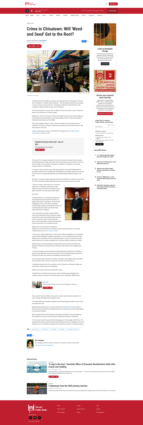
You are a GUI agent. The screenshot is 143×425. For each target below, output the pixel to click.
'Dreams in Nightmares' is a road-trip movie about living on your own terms (106, 178)
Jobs (97, 405)
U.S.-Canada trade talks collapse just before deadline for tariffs (105, 156)
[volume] (31, 10)
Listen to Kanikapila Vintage (105, 50)
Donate (114, 4)
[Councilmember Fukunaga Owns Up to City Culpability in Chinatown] (37, 285)
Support (98, 409)
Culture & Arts (30, 23)
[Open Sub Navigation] (34, 15)
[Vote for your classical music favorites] (105, 81)
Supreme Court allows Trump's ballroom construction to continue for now (106, 170)
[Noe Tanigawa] (30, 343)
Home (27, 15)
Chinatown (45, 329)
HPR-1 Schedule (61, 409)
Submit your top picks (105, 113)
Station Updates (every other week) (104, 133)
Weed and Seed (69, 307)
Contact (79, 405)
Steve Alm (54, 329)
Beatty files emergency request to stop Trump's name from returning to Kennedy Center (106, 186)
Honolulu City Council (73, 329)
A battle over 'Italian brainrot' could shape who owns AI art (106, 162)
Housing (62, 329)
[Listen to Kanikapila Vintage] (105, 34)
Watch (58, 15)
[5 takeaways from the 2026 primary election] (37, 388)
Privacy (78, 412)
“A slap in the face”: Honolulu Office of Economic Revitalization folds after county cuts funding (81, 365)
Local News (50, 362)
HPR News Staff (51, 388)
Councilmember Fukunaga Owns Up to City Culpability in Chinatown (59, 284)
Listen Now (105, 64)
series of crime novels (51, 231)
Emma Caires (51, 369)
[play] (27, 11)
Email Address (99, 126)
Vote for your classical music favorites (105, 96)
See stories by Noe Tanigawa (44, 345)
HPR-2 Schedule (61, 412)
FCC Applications (100, 412)
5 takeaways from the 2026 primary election (68, 386)
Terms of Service (81, 409)
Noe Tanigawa (43, 40)
